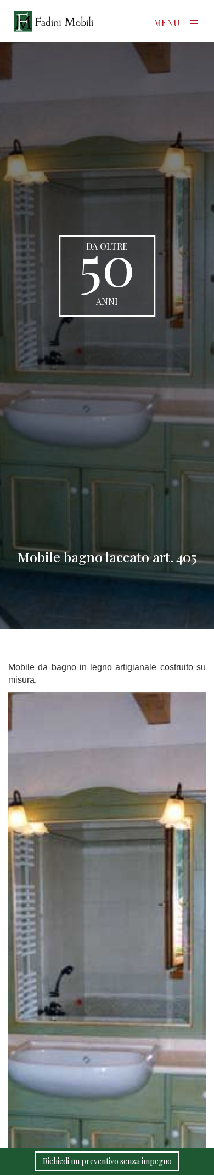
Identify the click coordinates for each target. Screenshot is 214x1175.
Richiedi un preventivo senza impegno (107, 1161)
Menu (168, 22)
